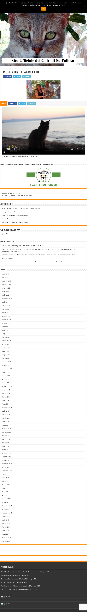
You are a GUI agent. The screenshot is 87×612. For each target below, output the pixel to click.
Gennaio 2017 (6, 457)
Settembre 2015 (7, 513)
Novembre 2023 (7, 323)
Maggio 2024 (6, 309)
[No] (84, 6)
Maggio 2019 (6, 397)
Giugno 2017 (6, 439)
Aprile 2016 (5, 488)
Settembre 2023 (7, 327)
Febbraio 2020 (6, 379)
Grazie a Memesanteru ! (9, 219)
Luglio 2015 (5, 520)
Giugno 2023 (6, 334)
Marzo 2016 (5, 492)
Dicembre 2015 (6, 502)
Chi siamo (11, 258)
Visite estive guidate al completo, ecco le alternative (26, 246)
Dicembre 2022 (6, 341)
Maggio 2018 (6, 418)
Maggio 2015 (6, 527)
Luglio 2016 (5, 478)
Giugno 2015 (6, 523)
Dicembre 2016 (6, 460)
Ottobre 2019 (6, 383)
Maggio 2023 (6, 337)
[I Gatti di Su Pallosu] (43, 33)
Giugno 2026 (6, 277)
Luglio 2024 (5, 302)
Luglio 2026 (5, 274)
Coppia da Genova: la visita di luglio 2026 (15, 215)
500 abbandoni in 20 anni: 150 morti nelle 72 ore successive (21, 208)
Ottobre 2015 (6, 509)
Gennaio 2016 (6, 499)
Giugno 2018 (6, 414)
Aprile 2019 (5, 400)
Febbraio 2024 (6, 316)
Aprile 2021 (5, 372)
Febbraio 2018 (6, 428)
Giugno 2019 (6, 393)
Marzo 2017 (5, 450)
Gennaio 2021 (6, 376)
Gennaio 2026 (6, 284)
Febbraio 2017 (6, 453)
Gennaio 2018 (6, 432)
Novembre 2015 (7, 506)
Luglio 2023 (5, 330)
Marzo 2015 (5, 534)
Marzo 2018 (5, 425)
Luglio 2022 (5, 351)
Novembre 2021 (7, 365)
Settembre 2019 (7, 386)
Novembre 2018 (7, 407)
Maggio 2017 (6, 443)
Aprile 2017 (5, 446)
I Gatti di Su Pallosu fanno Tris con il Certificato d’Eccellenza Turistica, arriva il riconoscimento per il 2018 (41, 255)
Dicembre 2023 (6, 320)
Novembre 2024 (7, 298)
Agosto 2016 (6, 474)
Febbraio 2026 (6, 281)
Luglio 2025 (5, 291)
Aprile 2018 (5, 421)
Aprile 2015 (5, 530)
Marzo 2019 (5, 404)
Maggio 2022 (6, 358)
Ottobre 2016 (6, 467)
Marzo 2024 (5, 312)
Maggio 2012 (6, 541)
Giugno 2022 (6, 355)
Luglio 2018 (5, 411)
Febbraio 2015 (6, 537)
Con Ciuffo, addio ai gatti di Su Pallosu (13, 589)
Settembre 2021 (7, 369)
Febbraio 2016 (6, 495)
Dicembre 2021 (6, 362)
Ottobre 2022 (6, 344)
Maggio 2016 (6, 485)
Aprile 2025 (5, 295)
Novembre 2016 (7, 464)
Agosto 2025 (6, 288)
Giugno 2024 (6, 305)
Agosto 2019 (6, 390)
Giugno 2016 (6, 481)
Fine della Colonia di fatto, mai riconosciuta (15, 222)
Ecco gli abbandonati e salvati (11, 212)
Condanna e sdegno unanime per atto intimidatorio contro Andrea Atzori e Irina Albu (40, 262)
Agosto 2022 (6, 348)
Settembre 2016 (7, 471)
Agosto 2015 (6, 516)
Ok (43, 9)
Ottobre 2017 (6, 435)
